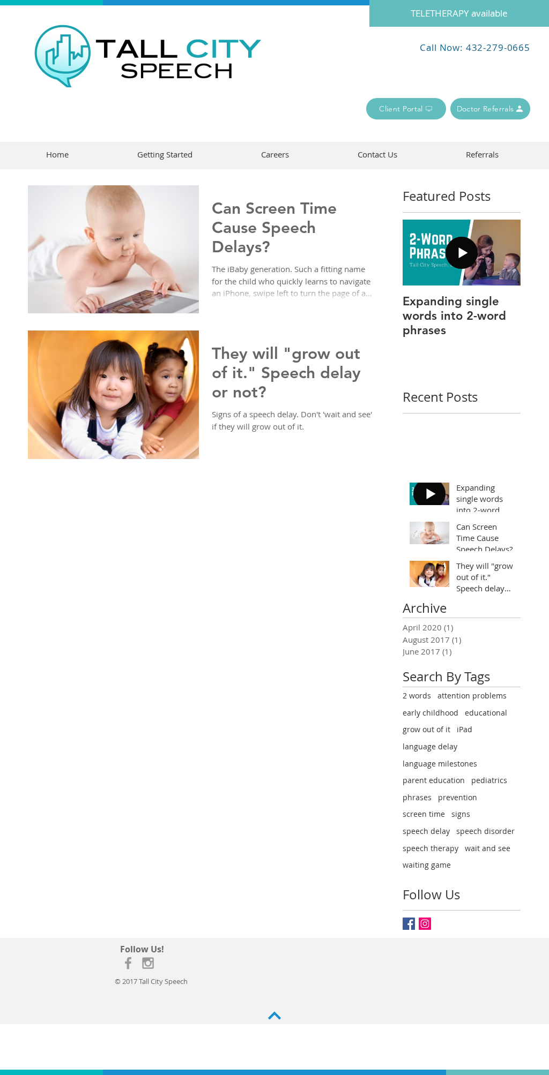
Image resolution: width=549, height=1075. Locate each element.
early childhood (430, 713)
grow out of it (426, 729)
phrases (417, 797)
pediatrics (489, 780)
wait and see (487, 848)
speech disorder (485, 831)
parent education (434, 780)
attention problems (472, 695)
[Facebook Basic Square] (409, 924)
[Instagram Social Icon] (425, 924)
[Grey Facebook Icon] (128, 963)
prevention (457, 797)
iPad (464, 729)
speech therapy (430, 848)
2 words (417, 695)
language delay (430, 746)
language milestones (440, 763)
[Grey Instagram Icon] (148, 963)
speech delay (426, 831)
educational (486, 713)
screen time (424, 814)
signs (460, 814)
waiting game (427, 865)
